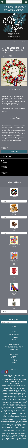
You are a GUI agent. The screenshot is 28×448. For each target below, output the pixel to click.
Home (2, 41)
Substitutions (14, 364)
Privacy (14, 362)
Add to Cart (14, 151)
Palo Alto (18, 379)
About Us (14, 356)
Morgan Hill (5, 379)
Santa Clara (18, 402)
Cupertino (23, 408)
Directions (14, 339)
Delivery (14, 359)
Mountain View (12, 379)
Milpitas (19, 391)
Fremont (24, 391)
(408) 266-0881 (14, 38)
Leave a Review (14, 360)
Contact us (14, 357)
